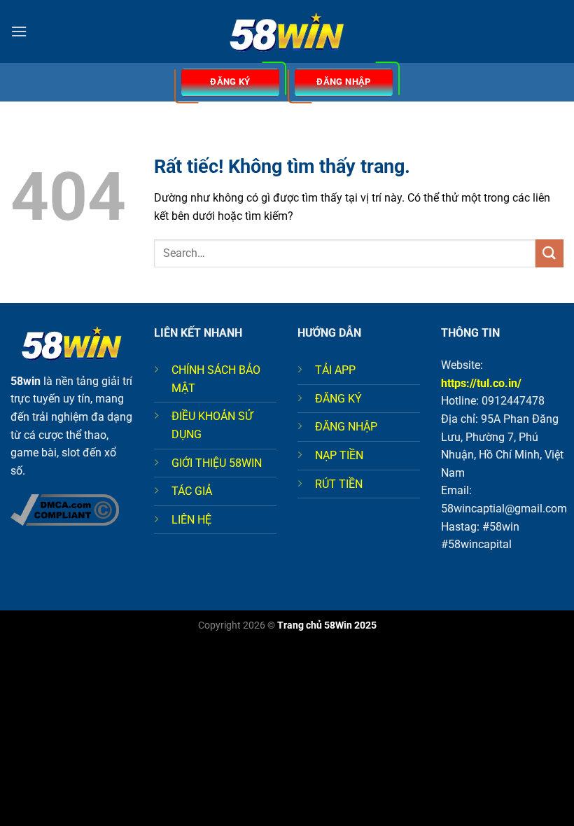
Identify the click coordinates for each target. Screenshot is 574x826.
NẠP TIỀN (339, 455)
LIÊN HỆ (191, 519)
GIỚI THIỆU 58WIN (217, 463)
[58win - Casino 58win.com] (287, 31)
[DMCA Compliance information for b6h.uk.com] (64, 509)
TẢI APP (335, 370)
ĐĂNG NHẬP (346, 426)
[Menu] (18, 31)
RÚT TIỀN (339, 484)
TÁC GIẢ (192, 491)
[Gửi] (550, 253)
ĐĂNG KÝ (338, 398)
